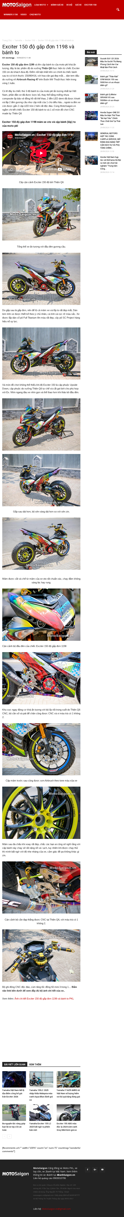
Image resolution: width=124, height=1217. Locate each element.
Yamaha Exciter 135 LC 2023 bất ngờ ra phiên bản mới (40, 1126)
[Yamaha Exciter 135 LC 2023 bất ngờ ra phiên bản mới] (41, 1112)
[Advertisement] (62, 29)
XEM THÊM (35, 1064)
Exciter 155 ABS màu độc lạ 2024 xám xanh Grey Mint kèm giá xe (67, 1126)
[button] (118, 10)
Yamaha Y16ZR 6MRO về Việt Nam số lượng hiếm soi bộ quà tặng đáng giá (68, 1093)
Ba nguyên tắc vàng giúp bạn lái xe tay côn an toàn (13, 1126)
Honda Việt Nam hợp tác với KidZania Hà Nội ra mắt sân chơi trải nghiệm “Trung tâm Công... (110, 163)
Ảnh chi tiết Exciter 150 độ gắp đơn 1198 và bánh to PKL (44, 998)
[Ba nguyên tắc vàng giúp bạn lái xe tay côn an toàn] (14, 1112)
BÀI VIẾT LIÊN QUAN (14, 1064)
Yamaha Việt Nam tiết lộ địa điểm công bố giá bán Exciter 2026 (13, 1093)
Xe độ (69, 4)
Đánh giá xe (57, 4)
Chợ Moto (35, 14)
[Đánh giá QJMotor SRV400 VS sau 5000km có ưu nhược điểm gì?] (91, 97)
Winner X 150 (11, 14)
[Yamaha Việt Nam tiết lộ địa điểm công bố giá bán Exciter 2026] (14, 1079)
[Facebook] (87, 1169)
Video (24, 14)
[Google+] (95, 1169)
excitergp (10, 57)
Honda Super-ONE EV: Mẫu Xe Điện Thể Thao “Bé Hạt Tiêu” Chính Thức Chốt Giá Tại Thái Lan (110, 118)
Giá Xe (78, 4)
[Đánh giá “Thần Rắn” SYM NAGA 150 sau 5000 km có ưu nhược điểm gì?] (91, 79)
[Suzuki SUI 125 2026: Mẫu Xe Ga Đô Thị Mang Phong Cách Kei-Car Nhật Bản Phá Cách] (91, 61)
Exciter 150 (90, 4)
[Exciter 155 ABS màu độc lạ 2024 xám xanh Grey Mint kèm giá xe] (68, 1112)
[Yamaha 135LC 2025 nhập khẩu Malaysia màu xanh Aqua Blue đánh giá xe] (41, 1079)
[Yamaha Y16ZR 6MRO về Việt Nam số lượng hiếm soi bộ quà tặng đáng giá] (68, 1079)
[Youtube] (102, 1169)
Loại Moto (40, 4)
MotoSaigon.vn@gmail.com (56, 1208)
